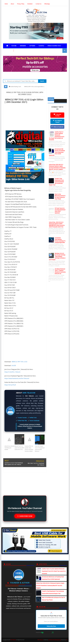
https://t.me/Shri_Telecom (12, 372)
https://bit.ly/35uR (10, 385)
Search (42, 81)
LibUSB (13, 365)
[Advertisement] (24, 117)
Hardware (23, 46)
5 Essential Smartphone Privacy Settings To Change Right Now (60, 240)
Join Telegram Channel (58, 121)
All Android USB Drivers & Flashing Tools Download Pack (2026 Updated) (57, 152)
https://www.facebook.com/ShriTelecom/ (16, 378)
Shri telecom (40, 639)
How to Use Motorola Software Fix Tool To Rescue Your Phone (60, 197)
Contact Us (38, 4)
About (12, 4)
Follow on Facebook (58, 127)
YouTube (13, 46)
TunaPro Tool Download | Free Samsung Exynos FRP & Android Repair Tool (56, 182)
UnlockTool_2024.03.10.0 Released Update (9, 447)
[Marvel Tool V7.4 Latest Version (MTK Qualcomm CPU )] (20, 439)
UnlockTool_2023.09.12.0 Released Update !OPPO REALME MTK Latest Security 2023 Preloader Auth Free (57, 225)
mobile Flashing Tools (54, 46)
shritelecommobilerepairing (54, 639)
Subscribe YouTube (58, 115)
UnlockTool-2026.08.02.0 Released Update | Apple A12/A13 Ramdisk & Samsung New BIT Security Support (57, 167)
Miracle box (8, 50)
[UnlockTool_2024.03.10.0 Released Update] (9, 439)
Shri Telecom (13, 639)
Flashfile (41, 46)
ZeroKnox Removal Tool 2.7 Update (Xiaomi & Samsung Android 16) (60, 271)
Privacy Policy (20, 4)
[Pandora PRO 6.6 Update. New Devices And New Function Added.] (30, 439)
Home (6, 4)
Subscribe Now (51, 626)
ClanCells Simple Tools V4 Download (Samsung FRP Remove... (39, 448)
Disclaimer (30, 4)
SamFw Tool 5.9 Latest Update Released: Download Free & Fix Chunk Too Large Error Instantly (56, 136)
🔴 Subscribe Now (24, 516)
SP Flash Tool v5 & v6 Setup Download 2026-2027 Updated (60, 211)
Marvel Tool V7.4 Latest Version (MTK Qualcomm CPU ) (19, 447)
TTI (66, 639)
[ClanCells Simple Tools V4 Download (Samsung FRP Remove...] (40, 439)
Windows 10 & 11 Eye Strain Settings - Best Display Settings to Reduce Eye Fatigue (57, 256)
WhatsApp (47, 4)
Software (32, 46)
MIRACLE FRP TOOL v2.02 (19, 362)
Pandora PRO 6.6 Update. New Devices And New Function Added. (29, 448)
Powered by (38, 632)
